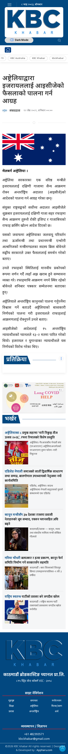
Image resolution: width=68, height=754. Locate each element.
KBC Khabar (38, 58)
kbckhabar (58, 58)
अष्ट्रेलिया (34, 706)
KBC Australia (17, 58)
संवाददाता (14, 110)
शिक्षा (11, 706)
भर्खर (10, 419)
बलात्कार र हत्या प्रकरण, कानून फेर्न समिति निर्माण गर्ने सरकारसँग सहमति (34, 560)
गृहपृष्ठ (11, 701)
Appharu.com (44, 750)
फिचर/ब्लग (56, 706)
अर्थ (57, 711)
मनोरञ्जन (56, 701)
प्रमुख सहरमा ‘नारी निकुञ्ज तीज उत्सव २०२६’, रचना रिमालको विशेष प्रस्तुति (31, 435)
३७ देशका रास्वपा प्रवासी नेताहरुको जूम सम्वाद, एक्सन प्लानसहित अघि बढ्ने (31, 519)
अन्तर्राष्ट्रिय (34, 711)
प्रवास (11, 711)
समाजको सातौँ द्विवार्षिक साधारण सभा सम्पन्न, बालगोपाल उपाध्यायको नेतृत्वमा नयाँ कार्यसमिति (34, 476)
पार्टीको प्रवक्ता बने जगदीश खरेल (32, 596)
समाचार (34, 701)
